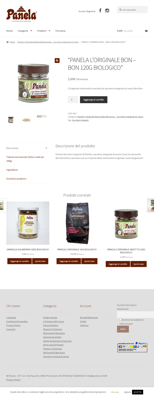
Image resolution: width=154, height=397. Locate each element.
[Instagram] (107, 10)
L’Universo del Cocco (53, 321)
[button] (57, 60)
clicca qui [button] (115, 392)
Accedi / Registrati (87, 11)
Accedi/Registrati (89, 317)
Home (9, 30)
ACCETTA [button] (137, 392)
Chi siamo (60, 30)
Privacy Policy (13, 325)
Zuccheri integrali (80, 120)
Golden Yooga (50, 317)
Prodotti (41, 30)
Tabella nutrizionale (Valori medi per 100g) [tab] (25, 158)
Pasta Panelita (50, 325)
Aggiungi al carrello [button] (19, 261)
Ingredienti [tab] (12, 169)
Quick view (40, 261)
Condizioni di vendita (17, 321)
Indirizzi (84, 325)
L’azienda (11, 317)
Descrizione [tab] (12, 148)
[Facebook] (100, 10)
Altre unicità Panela (53, 344)
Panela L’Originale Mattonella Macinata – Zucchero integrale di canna (48, 42)
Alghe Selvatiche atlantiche (57, 340)
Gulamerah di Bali (52, 337)
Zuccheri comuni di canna (56, 356)
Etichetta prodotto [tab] (16, 178)
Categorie (23, 30)
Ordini (83, 321)
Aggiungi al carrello (93, 99)
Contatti (10, 329)
